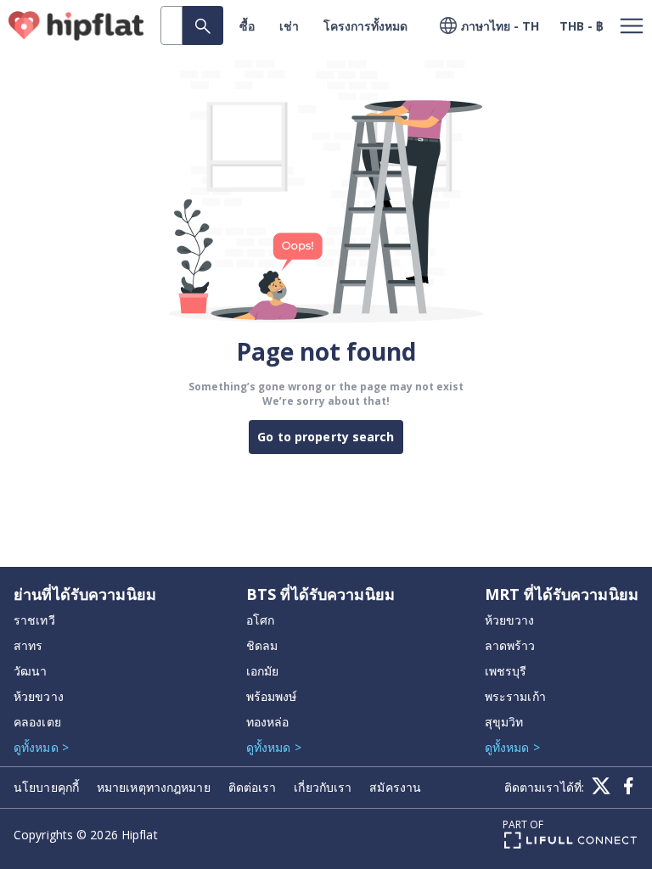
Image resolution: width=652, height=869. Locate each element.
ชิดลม (262, 645)
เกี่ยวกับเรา (322, 787)
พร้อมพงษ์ (271, 696)
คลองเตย (37, 722)
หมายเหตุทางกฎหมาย (154, 787)
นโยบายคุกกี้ (46, 787)
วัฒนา (30, 671)
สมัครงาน (395, 787)
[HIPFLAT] (76, 26)
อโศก (260, 620)
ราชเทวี (34, 620)
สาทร (28, 645)
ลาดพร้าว (510, 645)
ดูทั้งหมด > (41, 747)
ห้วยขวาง (39, 696)
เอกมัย (262, 671)
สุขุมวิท (504, 722)
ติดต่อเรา (252, 787)
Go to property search (325, 437)
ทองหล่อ (267, 722)
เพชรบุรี (506, 671)
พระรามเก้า (515, 696)
